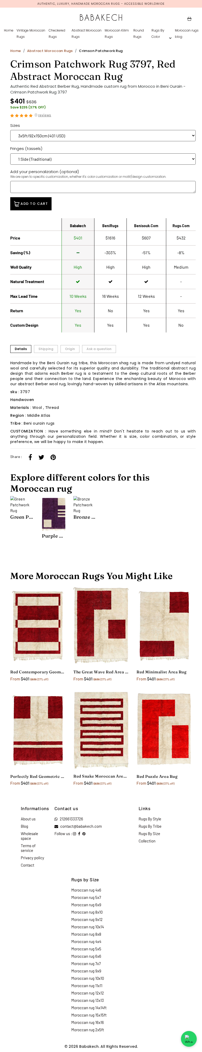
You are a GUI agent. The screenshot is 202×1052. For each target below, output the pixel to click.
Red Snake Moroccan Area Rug (101, 776)
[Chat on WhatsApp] (189, 1039)
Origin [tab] (70, 349)
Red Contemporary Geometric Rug (37, 671)
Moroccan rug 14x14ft (89, 1007)
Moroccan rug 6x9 (86, 904)
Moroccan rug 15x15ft (89, 1015)
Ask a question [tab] (99, 349)
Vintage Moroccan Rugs (31, 33)
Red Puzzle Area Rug (157, 776)
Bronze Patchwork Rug (85, 517)
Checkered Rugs (57, 33)
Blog (24, 826)
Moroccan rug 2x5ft (87, 1029)
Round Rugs (138, 33)
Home (8, 30)
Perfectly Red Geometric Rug (37, 776)
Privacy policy (32, 857)
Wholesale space (29, 836)
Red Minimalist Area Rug (161, 671)
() (43, 115)
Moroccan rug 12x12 (87, 993)
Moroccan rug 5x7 (86, 897)
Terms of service (28, 848)
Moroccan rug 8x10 (87, 912)
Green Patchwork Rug (22, 517)
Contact (27, 865)
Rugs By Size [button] (149, 833)
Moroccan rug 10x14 (87, 926)
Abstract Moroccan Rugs (87, 33)
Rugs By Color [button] (158, 33)
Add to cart (33, 203)
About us (28, 818)
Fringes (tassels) (26, 148)
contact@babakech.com (81, 826)
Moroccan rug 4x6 (86, 890)
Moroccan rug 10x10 (87, 978)
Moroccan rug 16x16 (87, 1022)
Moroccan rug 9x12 (87, 919)
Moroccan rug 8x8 (86, 934)
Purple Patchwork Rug (53, 536)
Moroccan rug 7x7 (86, 963)
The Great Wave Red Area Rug (101, 671)
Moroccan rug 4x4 (86, 941)
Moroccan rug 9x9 (86, 970)
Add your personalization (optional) (88, 174)
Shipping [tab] (45, 349)
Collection (147, 841)
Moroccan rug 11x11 (86, 985)
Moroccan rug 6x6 (86, 956)
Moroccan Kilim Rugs (117, 33)
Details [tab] (21, 349)
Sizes (15, 125)
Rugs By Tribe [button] (150, 826)
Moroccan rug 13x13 (87, 1000)
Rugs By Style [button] (150, 818)
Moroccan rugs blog (187, 33)
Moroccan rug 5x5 (86, 948)
